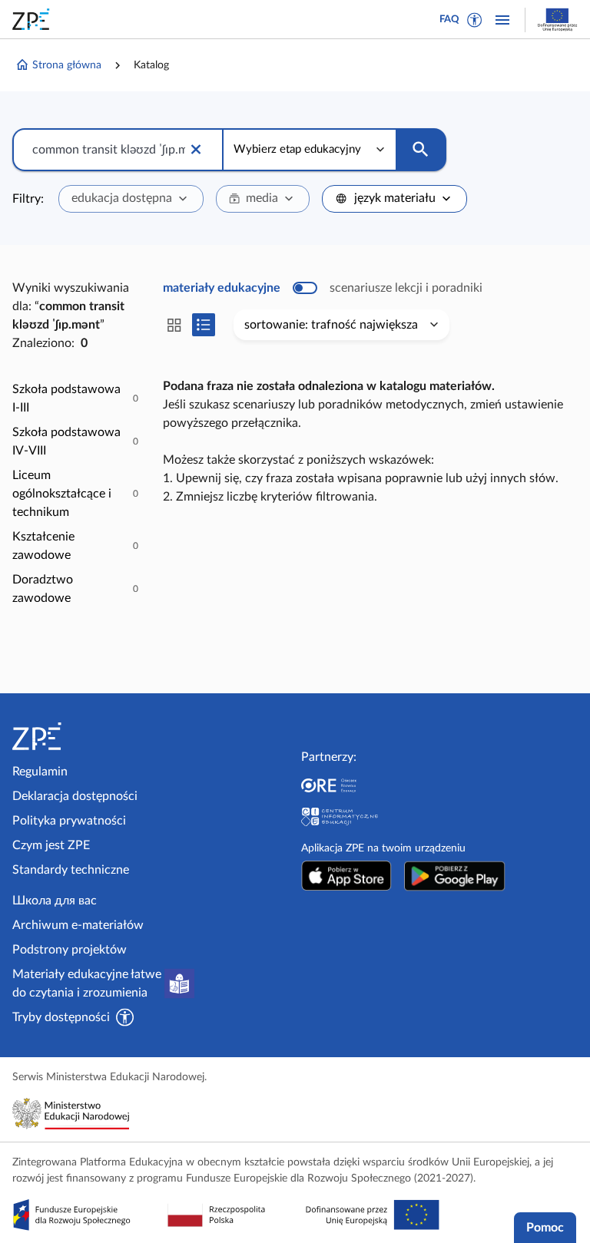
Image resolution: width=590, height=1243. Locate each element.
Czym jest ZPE (51, 845)
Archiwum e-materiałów (78, 925)
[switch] (322, 288)
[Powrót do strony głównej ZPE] (33, 19)
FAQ (449, 20)
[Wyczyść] (196, 149)
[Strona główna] (78, 736)
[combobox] (131, 199)
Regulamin (40, 771)
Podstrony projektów (69, 950)
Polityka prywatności (69, 821)
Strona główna (66, 65)
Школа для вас (54, 900)
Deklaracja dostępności (75, 796)
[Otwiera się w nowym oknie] (346, 876)
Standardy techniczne (70, 870)
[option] (75, 398)
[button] (474, 20)
